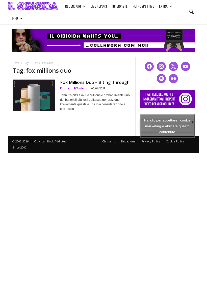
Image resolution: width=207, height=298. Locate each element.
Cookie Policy (175, 141)
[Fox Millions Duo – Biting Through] (34, 95)
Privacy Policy (150, 141)
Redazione (128, 141)
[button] (191, 12)
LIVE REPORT (98, 6)
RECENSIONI (73, 6)
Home (16, 63)
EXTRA (163, 6)
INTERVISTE (119, 6)
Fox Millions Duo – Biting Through (95, 82)
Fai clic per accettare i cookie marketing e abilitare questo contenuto (167, 126)
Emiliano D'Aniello (73, 88)
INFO (15, 18)
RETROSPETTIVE (143, 6)
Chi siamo (108, 141)
